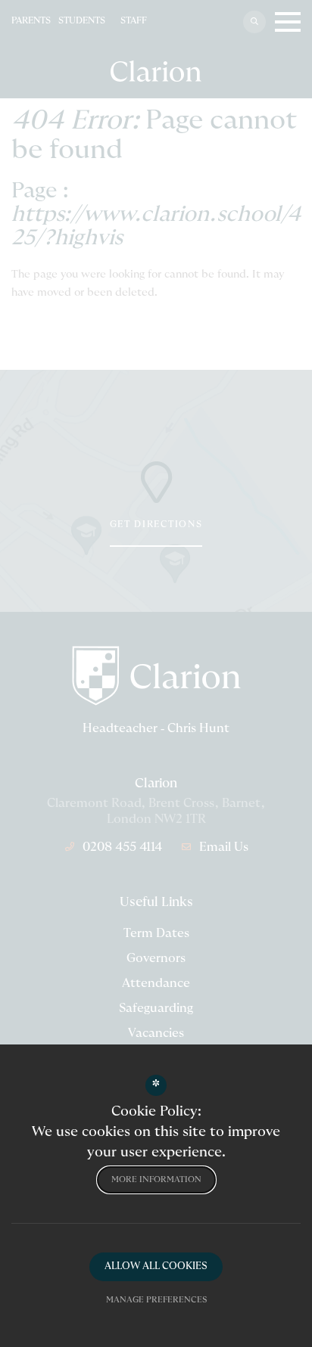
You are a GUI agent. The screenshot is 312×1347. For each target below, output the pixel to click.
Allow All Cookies (156, 1266)
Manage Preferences (156, 1300)
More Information (156, 1179)
